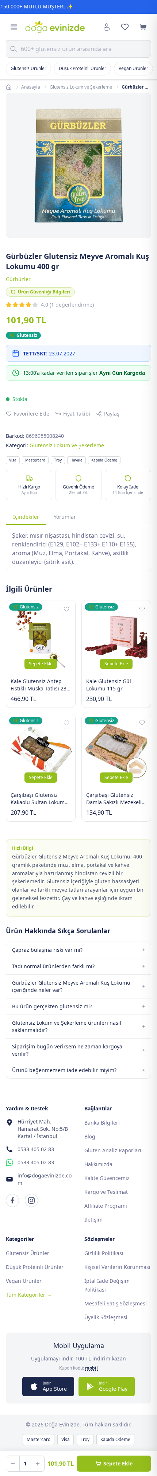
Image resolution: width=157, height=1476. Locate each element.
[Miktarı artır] (37, 1463)
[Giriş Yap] (107, 27)
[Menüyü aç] (14, 27)
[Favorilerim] (125, 27)
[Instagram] (31, 1200)
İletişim (93, 1219)
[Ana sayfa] (9, 87)
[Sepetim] (143, 27)
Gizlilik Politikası (103, 1253)
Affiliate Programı (105, 1205)
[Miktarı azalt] (12, 1463)
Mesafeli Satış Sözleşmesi (115, 1303)
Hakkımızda (98, 1164)
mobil (91, 1368)
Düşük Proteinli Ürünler (82, 68)
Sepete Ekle (41, 664)
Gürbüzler (18, 279)
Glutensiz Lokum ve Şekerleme (81, 87)
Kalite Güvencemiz (107, 1178)
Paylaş (111, 413)
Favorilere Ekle (31, 413)
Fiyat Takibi (76, 413)
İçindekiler (26, 516)
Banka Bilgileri (102, 1122)
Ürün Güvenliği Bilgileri (44, 292)
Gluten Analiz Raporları (112, 1150)
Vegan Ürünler (133, 68)
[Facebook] (12, 1200)
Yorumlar (65, 516)
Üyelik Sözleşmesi (105, 1317)
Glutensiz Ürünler (28, 68)
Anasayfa (30, 87)
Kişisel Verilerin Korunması (117, 1266)
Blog (89, 1136)
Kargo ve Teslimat (106, 1191)
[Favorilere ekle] (66, 609)
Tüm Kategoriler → (29, 1294)
